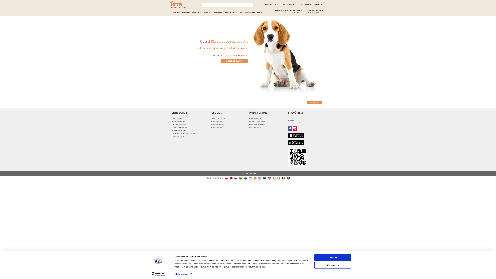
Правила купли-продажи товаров (183, 133)
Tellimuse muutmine (217, 127)
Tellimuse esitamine (217, 121)
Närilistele (197, 12)
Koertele (176, 12)
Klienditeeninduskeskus (296, 123)
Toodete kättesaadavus (179, 127)
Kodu (240, 12)
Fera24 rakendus (177, 118)
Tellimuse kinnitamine (218, 124)
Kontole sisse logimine (218, 118)
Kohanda (331, 265)
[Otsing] (251, 5)
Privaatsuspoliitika (178, 136)
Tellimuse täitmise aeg (179, 124)
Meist (290, 118)
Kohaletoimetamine (178, 121)
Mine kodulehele (234, 61)
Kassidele (186, 12)
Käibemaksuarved (255, 118)
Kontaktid (270, 4)
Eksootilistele (230, 12)
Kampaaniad (250, 12)
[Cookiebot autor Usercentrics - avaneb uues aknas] (158, 274)
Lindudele (207, 12)
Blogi (259, 12)
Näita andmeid (181, 274)
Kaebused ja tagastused (257, 124)
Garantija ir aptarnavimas (257, 121)
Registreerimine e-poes (179, 130)
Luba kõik (332, 258)
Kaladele (218, 12)
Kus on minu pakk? (255, 127)
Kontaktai (291, 120)
